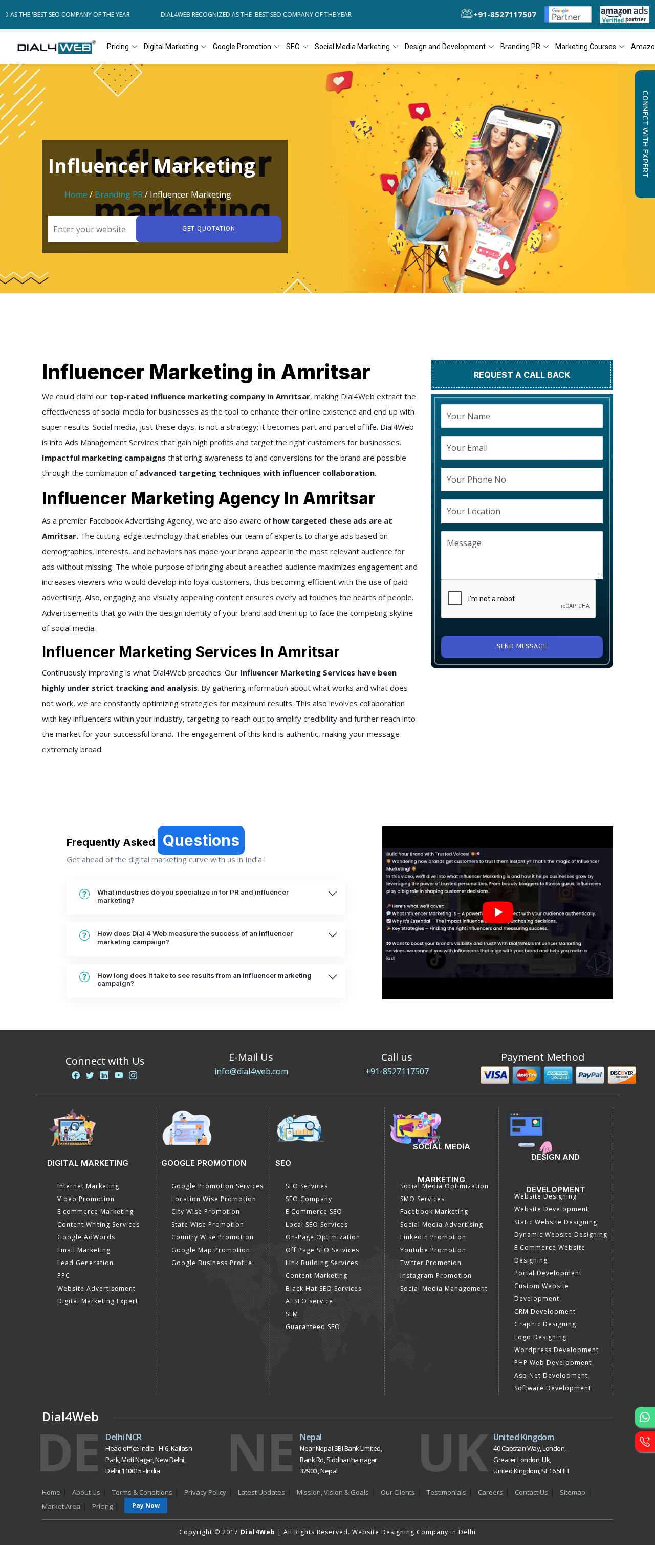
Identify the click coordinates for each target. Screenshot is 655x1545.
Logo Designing (540, 1337)
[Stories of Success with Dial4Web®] (497, 912)
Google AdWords (86, 1237)
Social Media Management (444, 1288)
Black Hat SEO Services (324, 1288)
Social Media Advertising (441, 1224)
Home (76, 194)
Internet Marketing (88, 1186)
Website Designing (545, 1196)
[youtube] (119, 1075)
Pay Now (146, 1505)
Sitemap (572, 1492)
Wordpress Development (556, 1349)
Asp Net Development (551, 1375)
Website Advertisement (96, 1288)
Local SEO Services (317, 1224)
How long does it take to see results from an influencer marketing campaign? (204, 979)
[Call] (645, 1441)
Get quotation (208, 229)
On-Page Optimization (323, 1237)
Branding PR (120, 194)
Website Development (551, 1209)
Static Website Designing (555, 1221)
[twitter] (90, 1075)
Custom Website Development (541, 1292)
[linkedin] (104, 1075)
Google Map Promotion (210, 1250)
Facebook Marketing (434, 1211)
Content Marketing (316, 1275)
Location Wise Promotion (213, 1198)
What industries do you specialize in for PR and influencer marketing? (193, 896)
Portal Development (548, 1273)
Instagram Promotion (436, 1275)
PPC (63, 1275)
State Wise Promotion (207, 1224)
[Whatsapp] (645, 1417)
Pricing (118, 46)
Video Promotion (86, 1198)
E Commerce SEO (314, 1211)
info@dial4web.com (251, 1071)
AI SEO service (309, 1301)
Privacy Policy (205, 1492)
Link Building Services (322, 1262)
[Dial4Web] (60, 46)
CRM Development (545, 1311)
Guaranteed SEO (313, 1326)
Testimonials (446, 1492)
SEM (292, 1314)
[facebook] (76, 1075)
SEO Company (309, 1198)
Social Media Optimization (444, 1186)
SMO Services (422, 1198)
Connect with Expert (644, 134)
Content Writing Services (98, 1224)
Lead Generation (85, 1262)
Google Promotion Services (217, 1186)
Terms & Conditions (142, 1492)
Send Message (522, 646)
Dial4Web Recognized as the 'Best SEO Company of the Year (228, 14)
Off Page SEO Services (322, 1250)
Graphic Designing (545, 1324)
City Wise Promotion (205, 1211)
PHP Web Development (553, 1362)
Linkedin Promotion (433, 1237)
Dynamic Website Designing (560, 1234)
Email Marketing (84, 1250)
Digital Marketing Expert (97, 1301)
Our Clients (398, 1492)
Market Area (61, 1506)
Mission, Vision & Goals (333, 1492)
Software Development (552, 1388)
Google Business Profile (211, 1262)
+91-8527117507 (397, 1071)
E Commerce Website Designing (549, 1254)
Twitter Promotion (431, 1262)
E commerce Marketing (95, 1211)
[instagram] (133, 1075)
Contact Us (531, 1492)
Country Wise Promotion (212, 1237)
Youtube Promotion (433, 1250)
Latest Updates (261, 1492)
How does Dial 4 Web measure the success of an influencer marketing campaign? (195, 937)
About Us (86, 1492)
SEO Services (307, 1186)
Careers (490, 1492)
